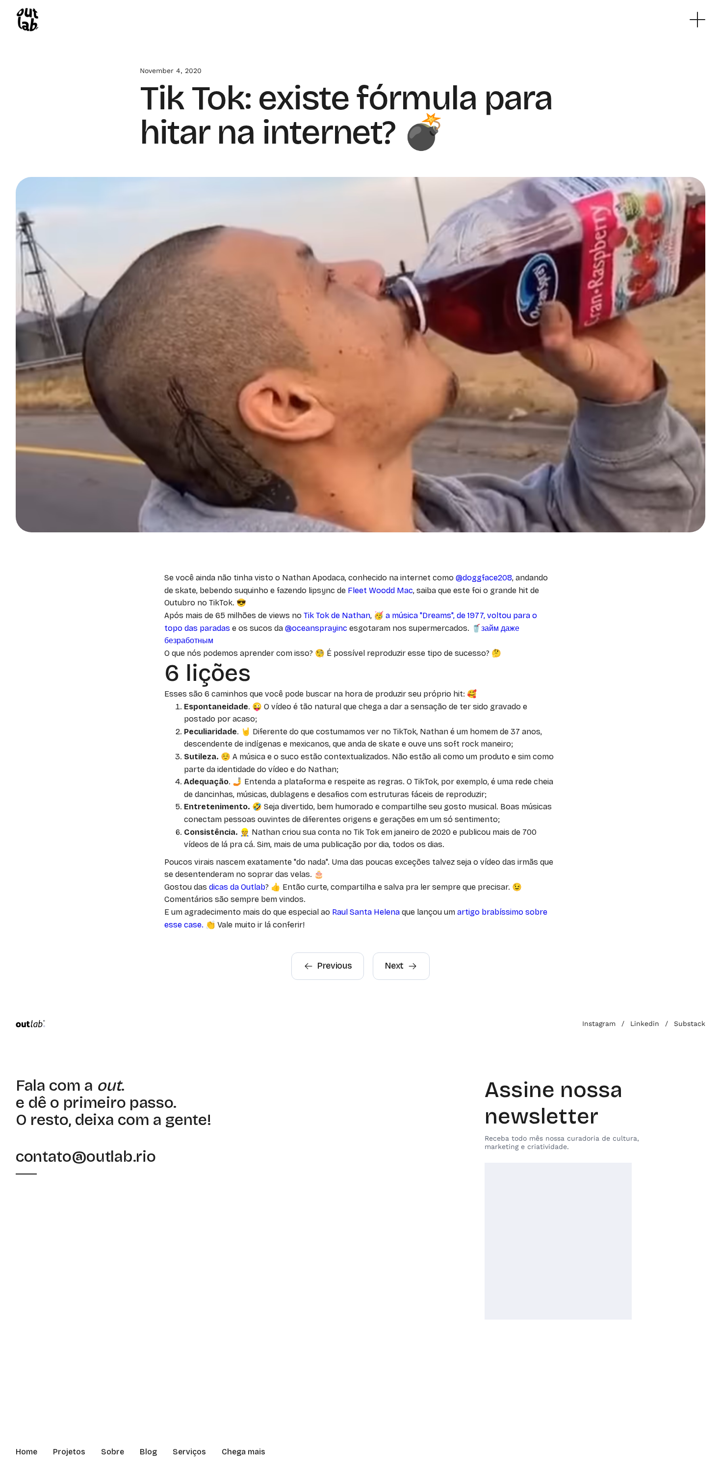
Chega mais (243, 1451)
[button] (697, 19)
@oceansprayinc (316, 628)
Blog (148, 1451)
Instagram (599, 1023)
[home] (27, 19)
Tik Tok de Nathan (336, 615)
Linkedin (644, 1023)
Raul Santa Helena (366, 912)
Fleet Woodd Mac (380, 590)
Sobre (112, 1451)
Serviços (189, 1451)
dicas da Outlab (237, 887)
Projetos (69, 1451)
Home (26, 1451)
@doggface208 (484, 577)
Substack (689, 1023)
